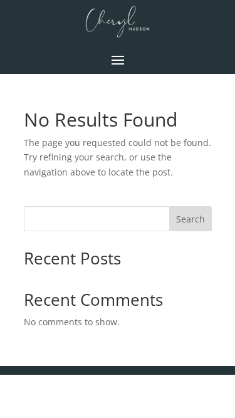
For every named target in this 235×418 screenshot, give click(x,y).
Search (190, 219)
